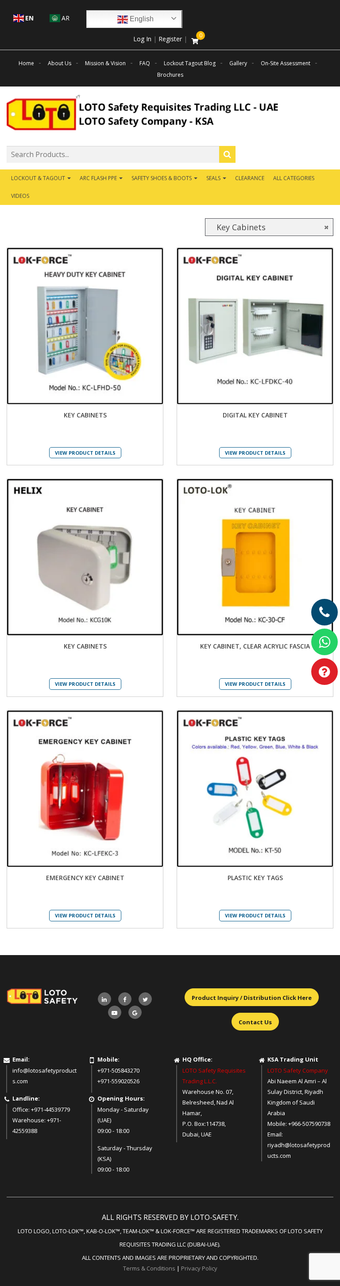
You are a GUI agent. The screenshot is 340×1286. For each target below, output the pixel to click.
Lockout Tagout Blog (190, 63)
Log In (142, 39)
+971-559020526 (118, 1081)
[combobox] (269, 227)
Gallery (238, 63)
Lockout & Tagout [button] (38, 178)
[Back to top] (315, 1261)
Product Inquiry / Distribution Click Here (252, 998)
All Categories (293, 178)
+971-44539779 (50, 1109)
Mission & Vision (105, 63)
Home (26, 63)
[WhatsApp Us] (324, 642)
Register (170, 39)
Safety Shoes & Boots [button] (162, 178)
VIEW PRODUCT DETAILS (85, 452)
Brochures (170, 75)
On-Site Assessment (285, 63)
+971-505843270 (118, 1070)
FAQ (144, 63)
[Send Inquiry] (324, 671)
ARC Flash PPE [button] (99, 178)
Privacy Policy (199, 1268)
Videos (20, 196)
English (141, 19)
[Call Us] (324, 612)
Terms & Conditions (149, 1268)
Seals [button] (214, 178)
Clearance (249, 178)
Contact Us (255, 1022)
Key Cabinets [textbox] (269, 227)
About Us (59, 63)
